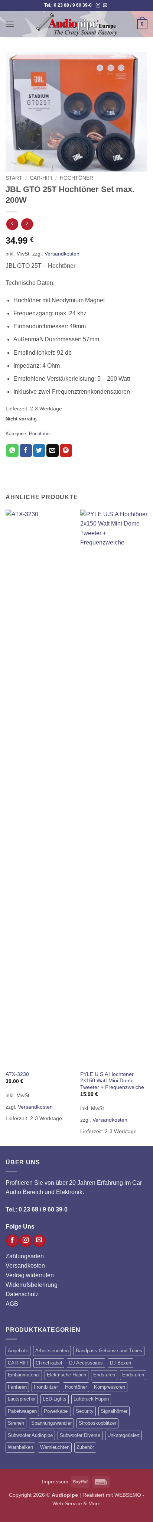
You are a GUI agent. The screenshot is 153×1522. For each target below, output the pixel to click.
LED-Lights (54, 1399)
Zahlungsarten (25, 1256)
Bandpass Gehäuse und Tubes (109, 1350)
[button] (10, 24)
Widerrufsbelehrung (32, 1285)
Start (14, 178)
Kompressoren (109, 1387)
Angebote (18, 1350)
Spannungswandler (51, 1423)
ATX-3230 (17, 1074)
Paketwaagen (22, 1411)
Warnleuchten (54, 1447)
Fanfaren (17, 1387)
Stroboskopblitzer (97, 1423)
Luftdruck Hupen (91, 1399)
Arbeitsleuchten (52, 1350)
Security (85, 1411)
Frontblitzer (46, 1387)
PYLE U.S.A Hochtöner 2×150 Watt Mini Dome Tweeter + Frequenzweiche (112, 1080)
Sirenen (16, 1423)
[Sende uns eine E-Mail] (105, 5)
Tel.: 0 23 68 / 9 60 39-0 (37, 1209)
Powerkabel (56, 1411)
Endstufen (104, 1375)
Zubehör (85, 1447)
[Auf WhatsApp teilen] (12, 450)
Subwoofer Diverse (80, 1435)
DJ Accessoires (86, 1363)
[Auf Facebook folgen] (12, 1241)
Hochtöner (76, 178)
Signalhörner (114, 1411)
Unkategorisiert (123, 1435)
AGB (12, 1304)
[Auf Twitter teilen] (39, 450)
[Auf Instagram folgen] (98, 5)
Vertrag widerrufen (30, 1275)
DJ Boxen (120, 1363)
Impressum (55, 1481)
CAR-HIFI (41, 178)
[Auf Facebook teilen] (26, 450)
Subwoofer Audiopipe (30, 1435)
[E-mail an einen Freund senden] (52, 450)
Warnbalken (20, 1447)
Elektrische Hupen (66, 1375)
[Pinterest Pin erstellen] (66, 450)
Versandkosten (62, 254)
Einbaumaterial (24, 1375)
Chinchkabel (49, 1363)
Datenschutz (22, 1294)
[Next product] (12, 224)
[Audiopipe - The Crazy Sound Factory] (76, 24)
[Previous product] (27, 224)
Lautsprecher (22, 1399)
